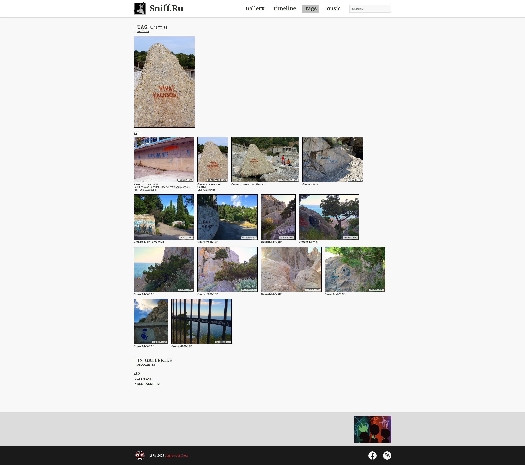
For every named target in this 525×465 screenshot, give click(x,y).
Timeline (284, 8)
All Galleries (146, 364)
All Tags (143, 31)
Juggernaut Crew (176, 455)
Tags (310, 8)
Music (332, 8)
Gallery (255, 8)
